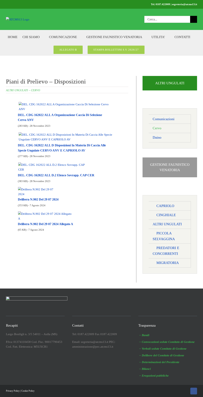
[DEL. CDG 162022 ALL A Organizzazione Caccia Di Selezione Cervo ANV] (66, 103)
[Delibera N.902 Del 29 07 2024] (39, 189)
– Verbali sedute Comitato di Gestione (163, 348)
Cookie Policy (27, 390)
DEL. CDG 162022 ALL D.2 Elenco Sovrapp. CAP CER (56, 175)
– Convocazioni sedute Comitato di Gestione (167, 341)
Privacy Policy (13, 390)
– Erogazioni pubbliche (154, 375)
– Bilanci (145, 368)
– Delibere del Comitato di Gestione (161, 355)
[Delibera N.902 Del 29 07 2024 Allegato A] (46, 213)
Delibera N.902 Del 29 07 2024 (38, 199)
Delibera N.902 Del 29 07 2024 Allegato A (45, 224)
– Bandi (144, 335)
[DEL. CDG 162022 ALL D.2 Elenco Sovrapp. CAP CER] (54, 164)
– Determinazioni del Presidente (159, 362)
